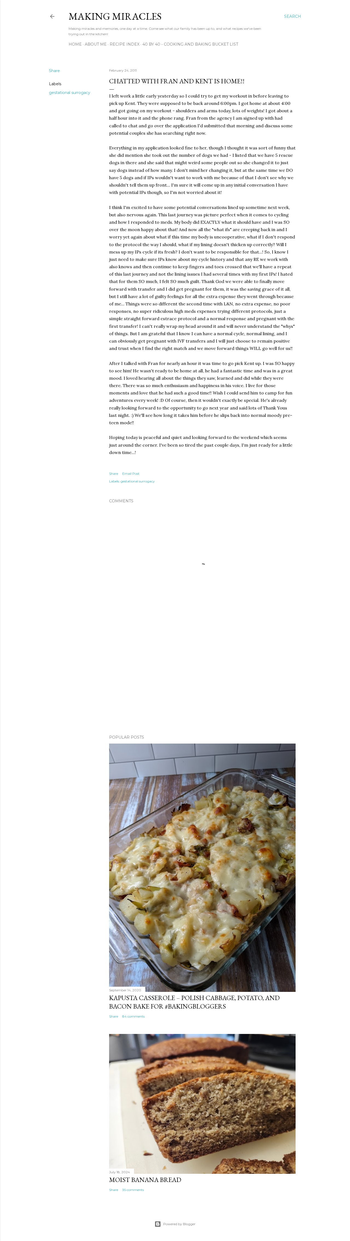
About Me (96, 44)
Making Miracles (115, 16)
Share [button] (54, 70)
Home (75, 44)
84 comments (133, 1016)
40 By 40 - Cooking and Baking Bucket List (190, 44)
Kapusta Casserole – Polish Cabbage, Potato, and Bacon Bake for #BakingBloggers (194, 1002)
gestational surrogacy (69, 92)
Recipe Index (124, 44)
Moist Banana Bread (145, 1179)
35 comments (133, 1190)
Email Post (130, 473)
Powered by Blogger (179, 1224)
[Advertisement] (202, 683)
